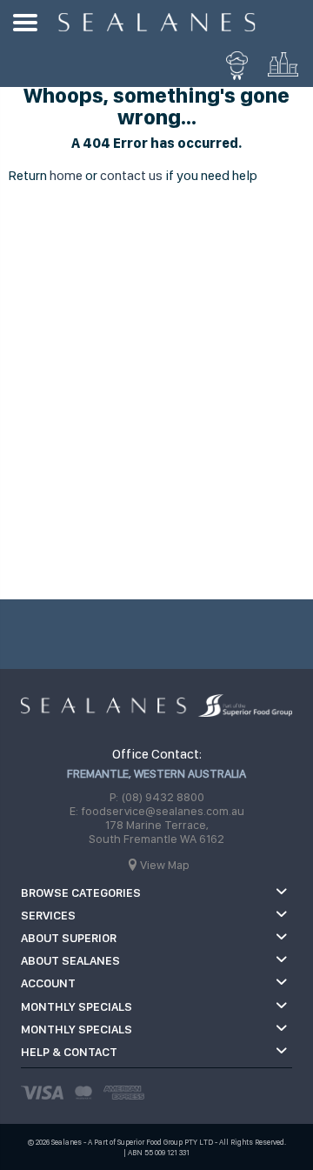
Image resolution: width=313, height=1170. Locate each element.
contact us (131, 175)
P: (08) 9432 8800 (157, 797)
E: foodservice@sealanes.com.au (157, 811)
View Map (165, 865)
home (66, 175)
